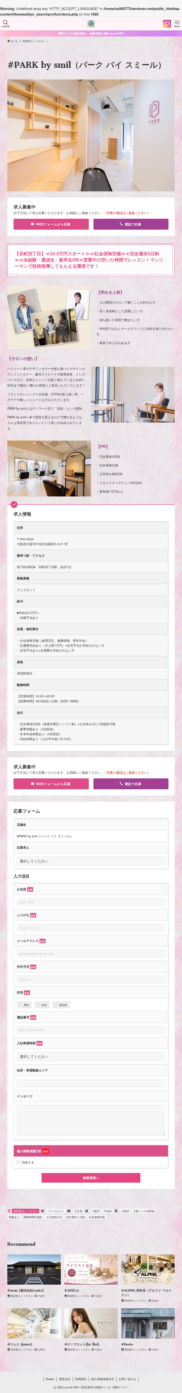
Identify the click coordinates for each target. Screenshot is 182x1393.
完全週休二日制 (75, 1217)
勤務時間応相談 (33, 1217)
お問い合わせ (127, 1379)
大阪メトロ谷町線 (144, 1211)
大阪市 (96, 1211)
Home (50, 1379)
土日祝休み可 (54, 1217)
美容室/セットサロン (25, 1211)
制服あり (14, 1217)
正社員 (78, 1211)
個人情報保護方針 (102, 1379)
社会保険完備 (97, 1217)
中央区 (108, 1211)
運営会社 (65, 1379)
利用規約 (81, 1379)
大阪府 (125, 1211)
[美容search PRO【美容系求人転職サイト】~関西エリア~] (91, 23)
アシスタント (56, 1211)
